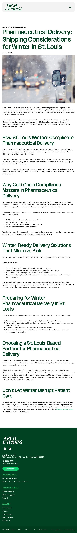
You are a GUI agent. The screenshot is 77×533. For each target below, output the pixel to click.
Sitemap (28, 530)
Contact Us (6, 521)
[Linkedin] (9, 448)
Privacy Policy (56, 530)
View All (5, 498)
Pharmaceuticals (8, 492)
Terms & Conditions (41, 530)
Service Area (7, 508)
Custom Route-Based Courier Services (16, 482)
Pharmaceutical (8, 27)
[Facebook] (4, 448)
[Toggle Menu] (70, 7)
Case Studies (7, 514)
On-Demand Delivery (9, 479)
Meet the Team (7, 517)
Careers (5, 511)
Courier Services (21, 27)
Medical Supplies (8, 495)
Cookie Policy (70, 530)
